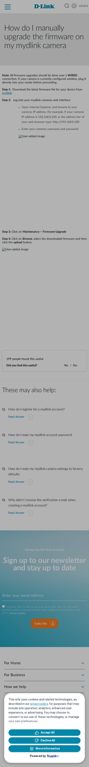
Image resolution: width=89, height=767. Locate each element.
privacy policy (39, 703)
